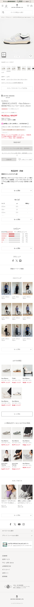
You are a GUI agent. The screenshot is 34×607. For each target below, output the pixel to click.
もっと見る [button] (17, 414)
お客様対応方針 (6, 566)
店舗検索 (4, 556)
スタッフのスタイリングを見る (17, 88)
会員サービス (6, 559)
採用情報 (4, 576)
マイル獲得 (12, 120)
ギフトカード (6, 569)
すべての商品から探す (17, 12)
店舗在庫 (8, 159)
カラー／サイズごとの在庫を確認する (12, 82)
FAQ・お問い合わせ (8, 562)
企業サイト (5, 573)
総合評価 (4, 232)
